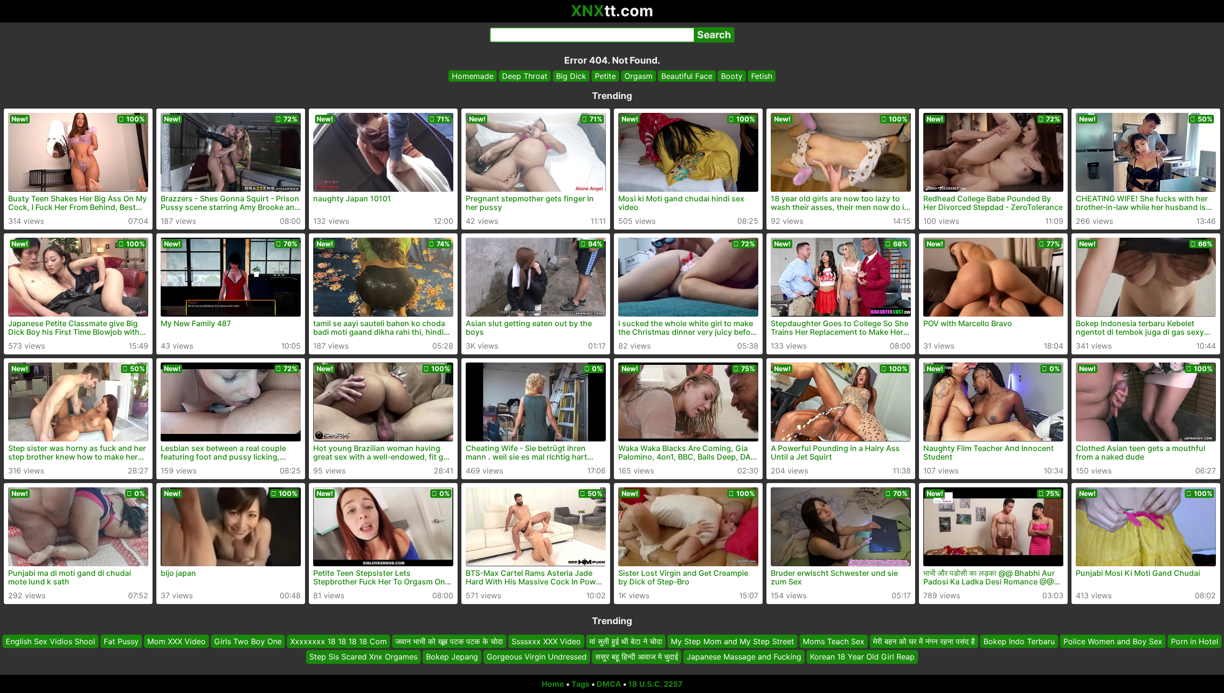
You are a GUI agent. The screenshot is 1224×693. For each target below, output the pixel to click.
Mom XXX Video (176, 641)
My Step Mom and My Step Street (732, 641)
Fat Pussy (121, 641)
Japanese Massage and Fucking (744, 657)
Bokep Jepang (452, 657)
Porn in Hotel (1194, 641)
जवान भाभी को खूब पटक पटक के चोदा (449, 641)
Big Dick (571, 76)
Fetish (761, 76)
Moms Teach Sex (833, 641)
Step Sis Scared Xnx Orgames (363, 657)
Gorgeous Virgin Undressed (537, 657)
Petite (605, 76)
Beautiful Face (686, 76)
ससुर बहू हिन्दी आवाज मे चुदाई (636, 657)
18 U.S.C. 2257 (655, 684)
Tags (580, 684)
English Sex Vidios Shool (50, 641)
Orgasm (638, 76)
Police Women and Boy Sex (1112, 641)
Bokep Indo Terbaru (1019, 641)
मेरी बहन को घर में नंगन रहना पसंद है (924, 641)
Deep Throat (524, 76)
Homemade (472, 76)
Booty (732, 76)
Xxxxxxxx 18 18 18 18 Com (338, 641)
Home (553, 684)
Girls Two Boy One (248, 641)
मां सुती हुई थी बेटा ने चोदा (626, 641)
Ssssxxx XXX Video (546, 641)
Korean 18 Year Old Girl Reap (862, 657)
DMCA (609, 684)
